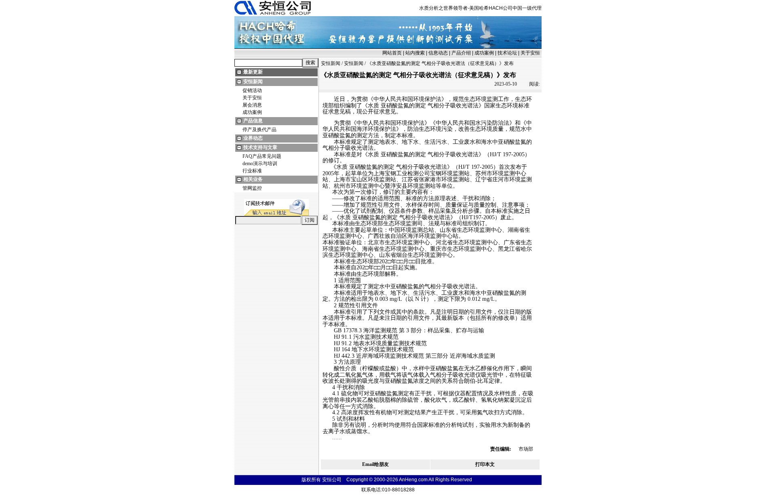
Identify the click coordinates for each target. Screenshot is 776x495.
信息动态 (438, 53)
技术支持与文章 (260, 147)
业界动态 (253, 138)
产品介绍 (461, 53)
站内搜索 (415, 53)
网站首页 (392, 53)
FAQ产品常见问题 (261, 156)
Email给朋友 (375, 464)
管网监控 (252, 188)
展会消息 (252, 105)
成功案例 (484, 53)
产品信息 (253, 121)
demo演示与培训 (259, 163)
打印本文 (485, 464)
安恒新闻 (253, 81)
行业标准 (252, 171)
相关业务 (253, 179)
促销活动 (252, 90)
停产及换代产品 (259, 129)
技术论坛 (507, 53)
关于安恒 (530, 53)
